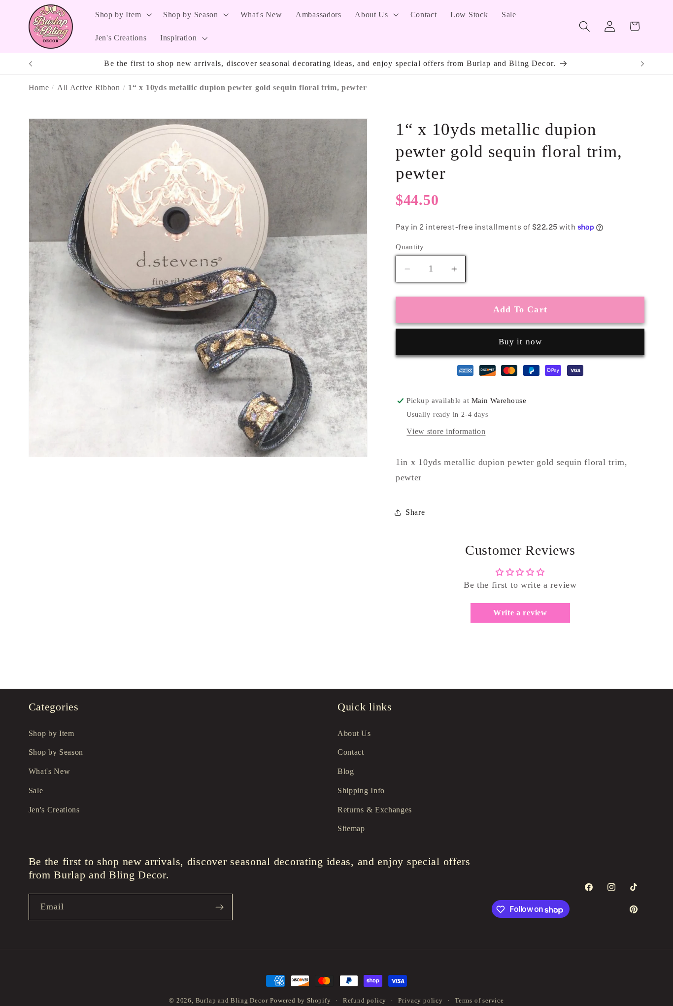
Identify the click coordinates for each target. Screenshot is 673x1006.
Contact (350, 752)
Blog (345, 771)
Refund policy (364, 1000)
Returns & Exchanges (374, 809)
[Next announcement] (642, 63)
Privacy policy (420, 1000)
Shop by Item (51, 733)
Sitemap (351, 828)
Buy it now (520, 341)
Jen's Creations (54, 809)
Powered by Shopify (300, 1000)
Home (39, 87)
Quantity (410, 247)
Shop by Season (56, 752)
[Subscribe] (219, 907)
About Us (354, 733)
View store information (445, 431)
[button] (122, 15)
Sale (36, 790)
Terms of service (479, 1000)
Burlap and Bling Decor (232, 1000)
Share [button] (415, 512)
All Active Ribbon (88, 87)
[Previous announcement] (30, 63)
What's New (49, 771)
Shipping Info (361, 790)
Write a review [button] (520, 613)
